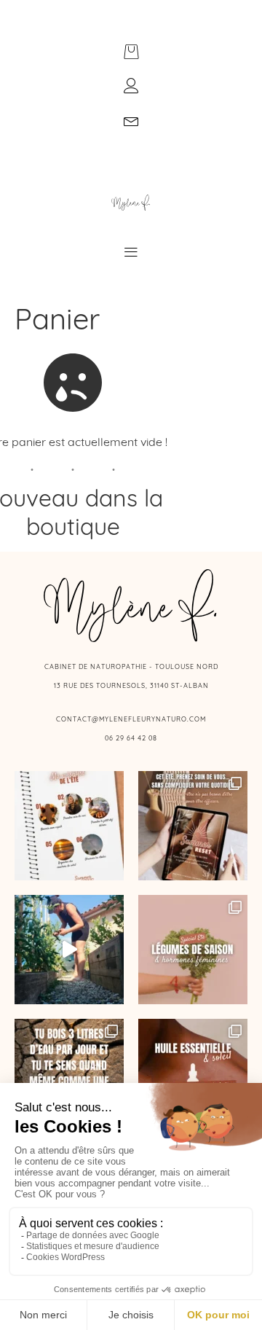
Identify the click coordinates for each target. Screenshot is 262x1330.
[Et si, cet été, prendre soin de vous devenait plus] (192, 825)
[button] (131, 253)
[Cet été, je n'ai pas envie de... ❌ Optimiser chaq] (69, 825)
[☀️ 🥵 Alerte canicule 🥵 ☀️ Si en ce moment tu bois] (69, 1073)
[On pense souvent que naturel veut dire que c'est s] (192, 1073)
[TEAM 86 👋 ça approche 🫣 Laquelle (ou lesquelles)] (69, 949)
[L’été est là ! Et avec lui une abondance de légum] (192, 949)
